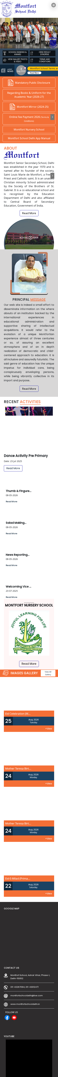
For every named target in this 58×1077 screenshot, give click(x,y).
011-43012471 (32, 987)
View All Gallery (48, 673)
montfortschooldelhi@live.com (26, 995)
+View (48, 728)
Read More (29, 213)
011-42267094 (17, 987)
